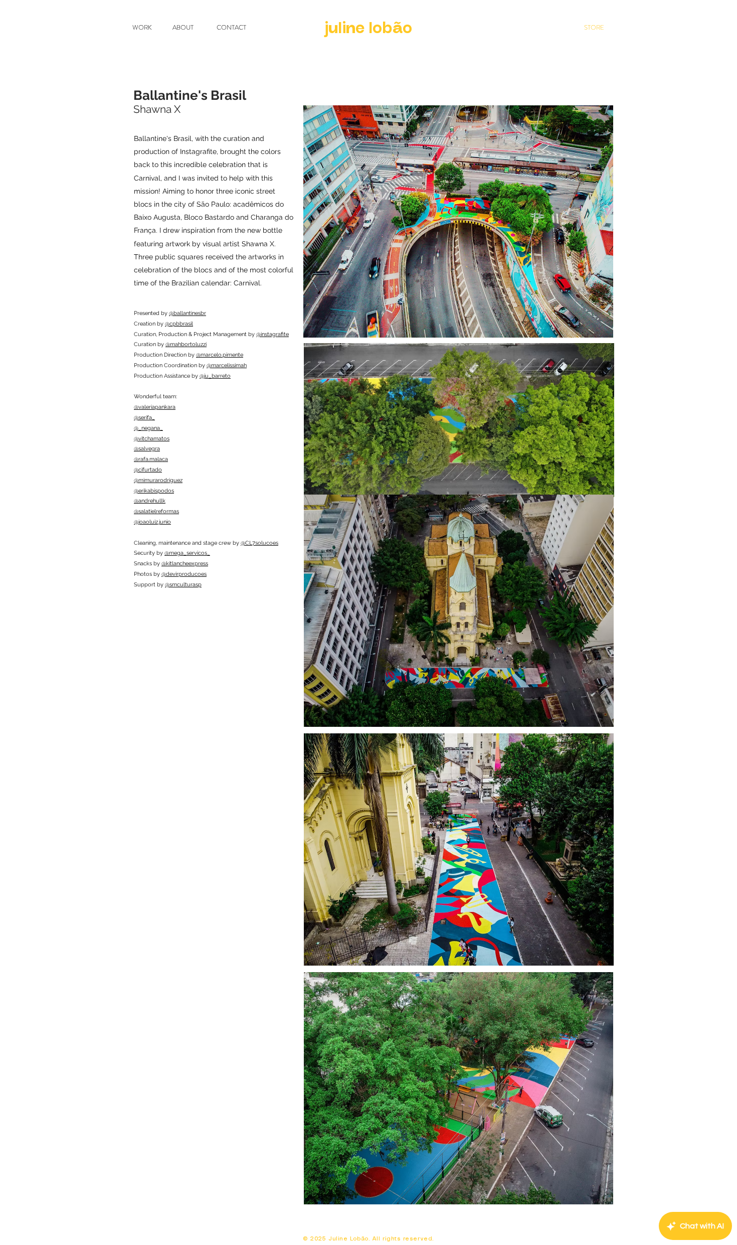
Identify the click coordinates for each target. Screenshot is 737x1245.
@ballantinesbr (187, 313)
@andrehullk (149, 501)
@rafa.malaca (151, 459)
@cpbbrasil (179, 324)
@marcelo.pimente (219, 355)
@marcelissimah (227, 365)
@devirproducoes (184, 574)
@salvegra (147, 448)
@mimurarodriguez (158, 480)
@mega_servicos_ (187, 553)
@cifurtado (148, 469)
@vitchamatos (151, 438)
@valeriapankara (154, 407)
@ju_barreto (215, 376)
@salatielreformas (156, 511)
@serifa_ (144, 417)
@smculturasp (183, 584)
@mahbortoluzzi (186, 344)
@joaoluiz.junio (152, 522)
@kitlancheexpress (184, 563)
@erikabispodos (154, 491)
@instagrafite (272, 334)
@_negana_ (148, 428)
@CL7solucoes (259, 543)
